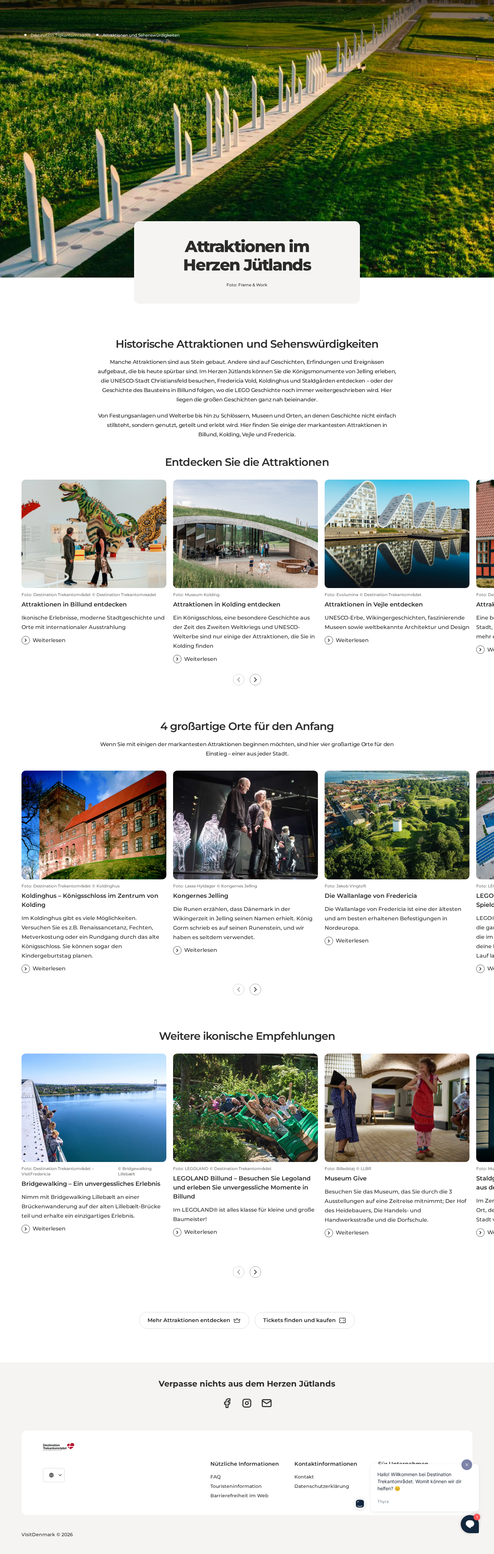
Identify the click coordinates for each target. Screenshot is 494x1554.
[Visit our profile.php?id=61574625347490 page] (227, 1403)
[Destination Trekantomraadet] (59, 1447)
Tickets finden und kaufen (299, 1320)
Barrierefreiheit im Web (239, 1496)
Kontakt (304, 1477)
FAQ (215, 1477)
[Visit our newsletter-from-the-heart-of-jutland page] (267, 1403)
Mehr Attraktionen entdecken (189, 1320)
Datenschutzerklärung (321, 1486)
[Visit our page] (247, 1403)
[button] (94, 618)
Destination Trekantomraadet (61, 35)
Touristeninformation (236, 1486)
